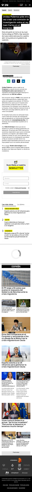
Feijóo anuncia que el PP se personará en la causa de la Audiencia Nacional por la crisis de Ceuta (22, 310)
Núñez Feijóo (5, 1)
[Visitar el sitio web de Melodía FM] (7, 473)
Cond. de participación (12, 488)
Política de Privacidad (20, 188)
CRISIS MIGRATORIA (12, 209)
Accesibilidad (22, 488)
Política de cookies (24, 485)
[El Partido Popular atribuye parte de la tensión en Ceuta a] (9, 376)
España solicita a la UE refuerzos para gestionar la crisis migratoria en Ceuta (16, 212)
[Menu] (30, 5)
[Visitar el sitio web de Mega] (5, 469)
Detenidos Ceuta (12, 1)
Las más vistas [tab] (7, 204)
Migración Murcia (21, 1)
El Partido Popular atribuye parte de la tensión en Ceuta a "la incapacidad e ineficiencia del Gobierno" (8, 383)
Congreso (8, 231)
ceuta (7, 220)
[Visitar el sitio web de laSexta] (12, 465)
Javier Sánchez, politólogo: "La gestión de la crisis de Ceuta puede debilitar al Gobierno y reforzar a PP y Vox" (22, 443)
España (16, 266)
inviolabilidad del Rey (19, 120)
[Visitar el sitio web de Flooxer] (25, 473)
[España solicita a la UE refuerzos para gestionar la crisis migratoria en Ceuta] (16, 354)
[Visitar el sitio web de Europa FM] (26, 469)
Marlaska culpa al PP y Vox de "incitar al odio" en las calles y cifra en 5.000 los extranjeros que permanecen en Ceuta (16, 235)
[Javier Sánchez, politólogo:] (23, 435)
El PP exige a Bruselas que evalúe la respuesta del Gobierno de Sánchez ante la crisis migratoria (14, 291)
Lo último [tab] (20, 204)
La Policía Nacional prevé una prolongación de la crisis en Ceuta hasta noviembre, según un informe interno (23, 383)
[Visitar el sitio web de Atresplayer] (16, 473)
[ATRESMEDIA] (16, 460)
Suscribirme (16, 192)
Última (21, 5)
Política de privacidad (14, 485)
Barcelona (16, 10)
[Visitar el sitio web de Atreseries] (12, 469)
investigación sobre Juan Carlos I (12, 91)
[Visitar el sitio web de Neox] (19, 465)
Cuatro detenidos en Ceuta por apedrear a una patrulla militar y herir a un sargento (16, 223)
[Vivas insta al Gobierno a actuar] (16, 411)
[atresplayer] (26, 5)
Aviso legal (5, 485)
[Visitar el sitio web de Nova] (26, 465)
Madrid (10, 10)
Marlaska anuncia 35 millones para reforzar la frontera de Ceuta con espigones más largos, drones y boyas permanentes (8, 444)
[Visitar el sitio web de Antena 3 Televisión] (5, 465)
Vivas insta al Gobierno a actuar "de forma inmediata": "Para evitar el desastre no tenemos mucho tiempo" (15, 423)
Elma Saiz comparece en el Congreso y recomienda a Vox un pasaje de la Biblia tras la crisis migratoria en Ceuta (15, 337)
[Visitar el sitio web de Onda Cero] (19, 469)
